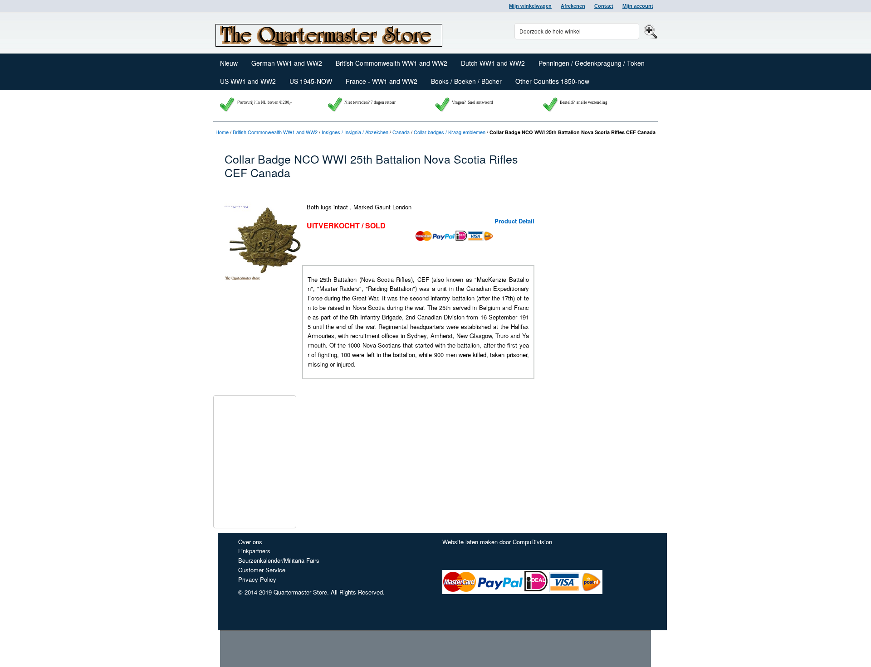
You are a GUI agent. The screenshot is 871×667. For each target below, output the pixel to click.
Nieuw (229, 63)
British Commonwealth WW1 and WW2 (275, 131)
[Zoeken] (649, 31)
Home (222, 131)
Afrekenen (573, 6)
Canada (401, 131)
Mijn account (637, 6)
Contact (603, 6)
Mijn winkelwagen (530, 6)
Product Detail (514, 221)
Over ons (250, 541)
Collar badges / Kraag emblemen (449, 131)
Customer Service (261, 570)
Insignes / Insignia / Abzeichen (355, 131)
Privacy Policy (257, 579)
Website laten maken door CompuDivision (497, 541)
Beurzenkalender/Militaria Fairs (278, 560)
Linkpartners (254, 550)
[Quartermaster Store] (329, 33)
